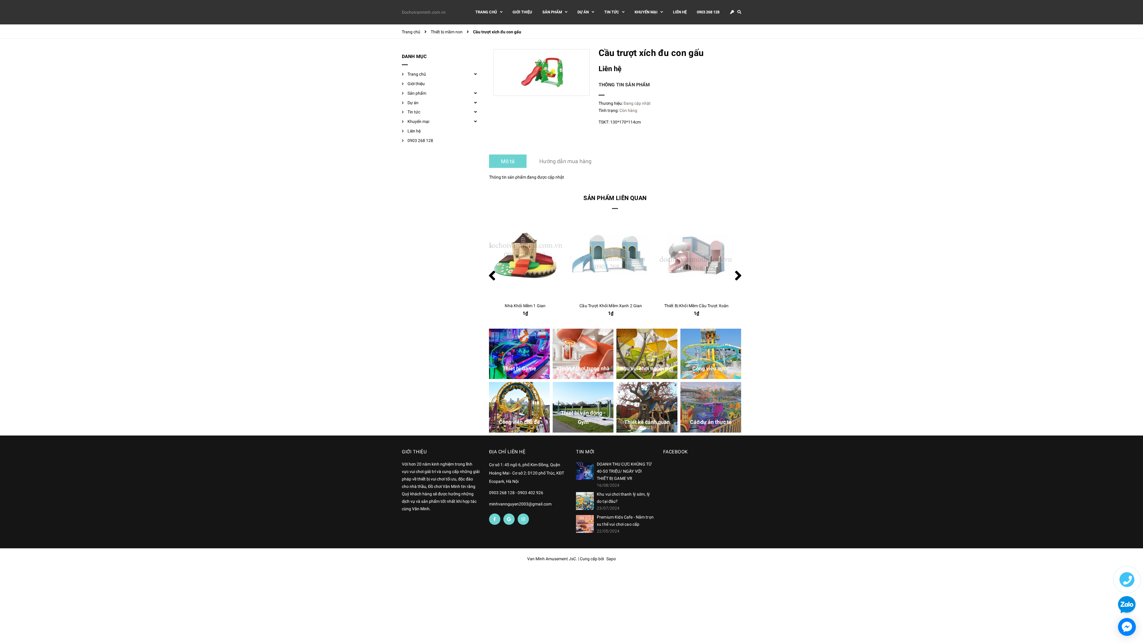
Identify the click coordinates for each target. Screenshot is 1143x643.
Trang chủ (416, 74)
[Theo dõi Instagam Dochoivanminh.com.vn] (523, 519)
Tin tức (413, 112)
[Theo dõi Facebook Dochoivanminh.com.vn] (494, 519)
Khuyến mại (418, 121)
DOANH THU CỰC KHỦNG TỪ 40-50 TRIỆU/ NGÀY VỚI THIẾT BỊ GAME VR (624, 471)
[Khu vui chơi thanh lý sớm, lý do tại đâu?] (585, 501)
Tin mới (585, 452)
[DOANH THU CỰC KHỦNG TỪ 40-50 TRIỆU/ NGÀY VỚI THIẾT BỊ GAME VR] (585, 471)
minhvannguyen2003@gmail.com (520, 504)
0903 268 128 (420, 140)
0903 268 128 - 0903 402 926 (516, 492)
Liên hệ (414, 131)
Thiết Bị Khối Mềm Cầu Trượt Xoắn (615, 305)
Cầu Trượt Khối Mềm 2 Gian (701, 305)
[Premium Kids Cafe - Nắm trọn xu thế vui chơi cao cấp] (585, 524)
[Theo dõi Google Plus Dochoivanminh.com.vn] (509, 519)
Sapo (611, 558)
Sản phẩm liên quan (615, 198)
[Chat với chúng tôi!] (1127, 627)
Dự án (413, 102)
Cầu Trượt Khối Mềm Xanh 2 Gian (529, 305)
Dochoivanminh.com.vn (424, 12)
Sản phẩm (416, 93)
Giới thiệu (416, 83)
